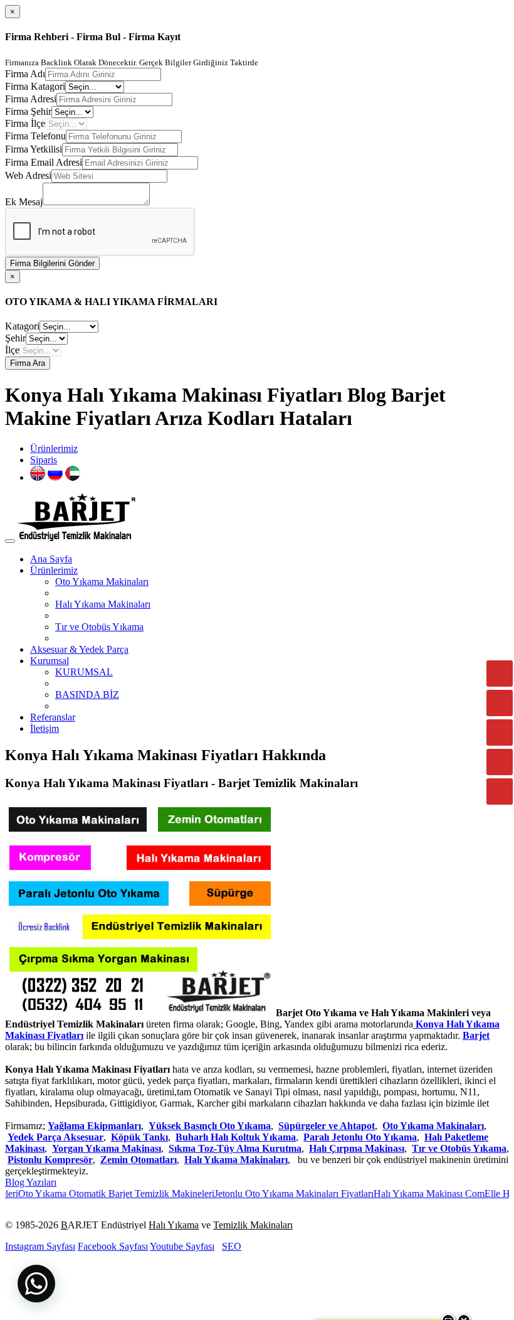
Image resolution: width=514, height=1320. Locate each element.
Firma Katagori (35, 86)
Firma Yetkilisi (33, 149)
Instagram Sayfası (40, 1246)
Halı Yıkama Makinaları (102, 604)
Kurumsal (49, 660)
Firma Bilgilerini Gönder (52, 263)
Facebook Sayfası (113, 1246)
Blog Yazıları (30, 1182)
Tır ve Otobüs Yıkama (99, 626)
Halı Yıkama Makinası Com (410, 1193)
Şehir (15, 338)
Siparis (43, 459)
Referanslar (52, 717)
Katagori (22, 326)
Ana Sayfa (51, 559)
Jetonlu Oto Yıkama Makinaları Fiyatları (275, 1193)
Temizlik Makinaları (253, 1225)
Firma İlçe (25, 123)
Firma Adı (25, 73)
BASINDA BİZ (87, 694)
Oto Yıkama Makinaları (102, 581)
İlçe (12, 350)
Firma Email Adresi (43, 162)
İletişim (44, 728)
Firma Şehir (28, 111)
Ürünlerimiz (54, 448)
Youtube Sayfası (182, 1246)
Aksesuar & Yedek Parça (79, 649)
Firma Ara (27, 363)
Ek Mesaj (24, 201)
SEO (231, 1246)
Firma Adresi (30, 99)
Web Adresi (28, 175)
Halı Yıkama (174, 1225)
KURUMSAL (84, 672)
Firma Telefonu (35, 136)
